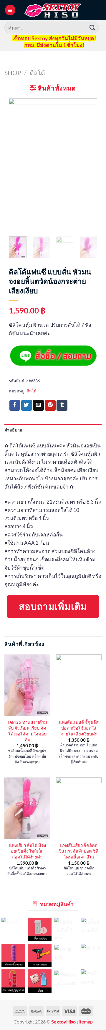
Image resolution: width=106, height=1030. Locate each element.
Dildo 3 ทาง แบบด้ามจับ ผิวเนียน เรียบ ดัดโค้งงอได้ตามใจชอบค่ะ (27, 730)
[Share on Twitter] (26, 405)
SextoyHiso (63, 1021)
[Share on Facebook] (14, 405)
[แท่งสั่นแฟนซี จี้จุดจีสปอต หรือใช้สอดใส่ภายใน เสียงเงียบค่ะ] (79, 685)
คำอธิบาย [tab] (13, 429)
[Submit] (92, 27)
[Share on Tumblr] (62, 405)
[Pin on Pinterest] (50, 405)
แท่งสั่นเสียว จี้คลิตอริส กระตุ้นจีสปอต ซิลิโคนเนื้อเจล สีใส (78, 851)
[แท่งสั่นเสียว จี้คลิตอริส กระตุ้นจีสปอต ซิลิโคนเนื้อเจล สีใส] (79, 808)
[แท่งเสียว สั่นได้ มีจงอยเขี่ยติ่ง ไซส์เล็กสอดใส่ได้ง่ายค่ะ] (27, 808)
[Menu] (10, 10)
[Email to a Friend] (38, 405)
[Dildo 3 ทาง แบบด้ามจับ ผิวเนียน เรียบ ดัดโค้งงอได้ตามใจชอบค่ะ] (27, 685)
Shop (12, 72)
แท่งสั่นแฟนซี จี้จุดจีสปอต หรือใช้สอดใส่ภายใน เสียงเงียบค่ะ (79, 727)
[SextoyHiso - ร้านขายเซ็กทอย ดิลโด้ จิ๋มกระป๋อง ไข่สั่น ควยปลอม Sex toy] (53, 10)
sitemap (85, 1021)
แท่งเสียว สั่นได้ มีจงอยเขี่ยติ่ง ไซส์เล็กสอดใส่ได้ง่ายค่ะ (27, 851)
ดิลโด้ (37, 72)
